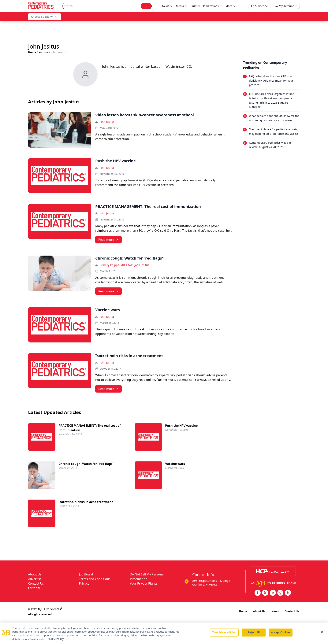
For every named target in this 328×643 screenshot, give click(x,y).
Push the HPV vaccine (181, 425)
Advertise (35, 579)
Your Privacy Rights (143, 583)
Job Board (86, 574)
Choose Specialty (42, 16)
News (275, 611)
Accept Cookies (280, 632)
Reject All (254, 632)
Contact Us (36, 583)
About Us (34, 574)
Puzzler (195, 6)
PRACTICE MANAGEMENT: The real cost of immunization (89, 427)
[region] (164, 633)
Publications (211, 6)
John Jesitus (107, 122)
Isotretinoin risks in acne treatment (85, 502)
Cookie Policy (55, 639)
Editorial (34, 588)
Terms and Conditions (94, 579)
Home (32, 52)
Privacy (84, 583)
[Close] (322, 632)
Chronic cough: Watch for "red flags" (86, 464)
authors (43, 52)
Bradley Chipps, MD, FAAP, (116, 265)
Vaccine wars (175, 464)
